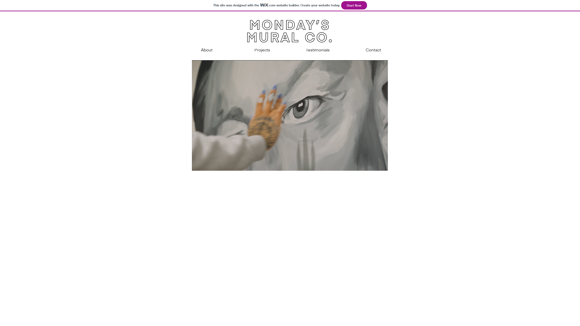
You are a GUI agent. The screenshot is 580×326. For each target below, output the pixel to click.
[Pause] (198, 165)
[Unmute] (205, 165)
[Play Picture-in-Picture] (374, 165)
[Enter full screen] (382, 165)
